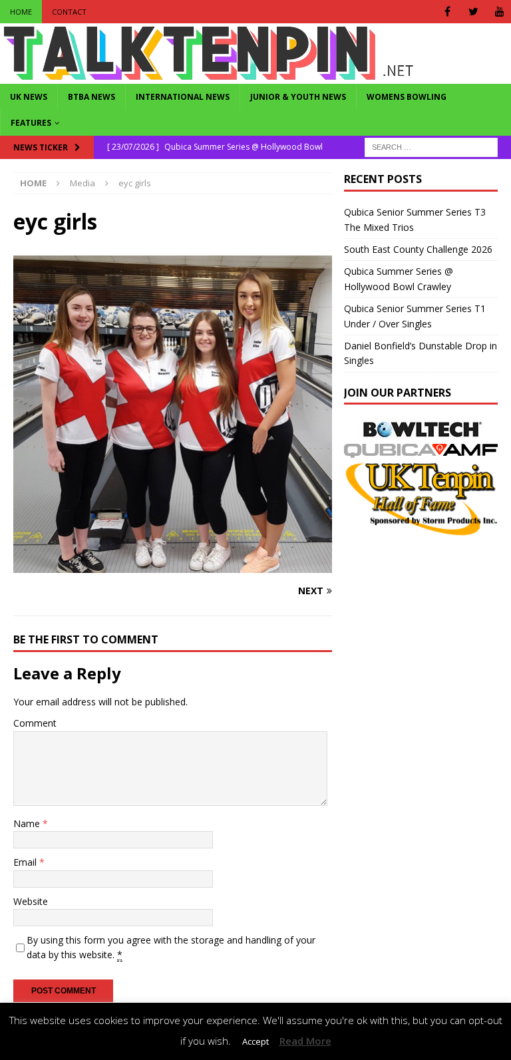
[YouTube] (499, 11)
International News (183, 96)
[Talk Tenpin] (208, 76)
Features (31, 122)
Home (21, 12)
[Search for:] (431, 146)
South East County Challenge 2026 (418, 249)
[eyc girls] (172, 565)
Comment (35, 723)
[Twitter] (473, 11)
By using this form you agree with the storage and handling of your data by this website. (171, 947)
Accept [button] (255, 1041)
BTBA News (91, 96)
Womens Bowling (406, 96)
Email (26, 862)
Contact (69, 12)
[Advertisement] (427, 621)
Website (30, 901)
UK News (28, 96)
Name (28, 823)
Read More (305, 1040)
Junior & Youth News (298, 96)
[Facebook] (447, 11)
